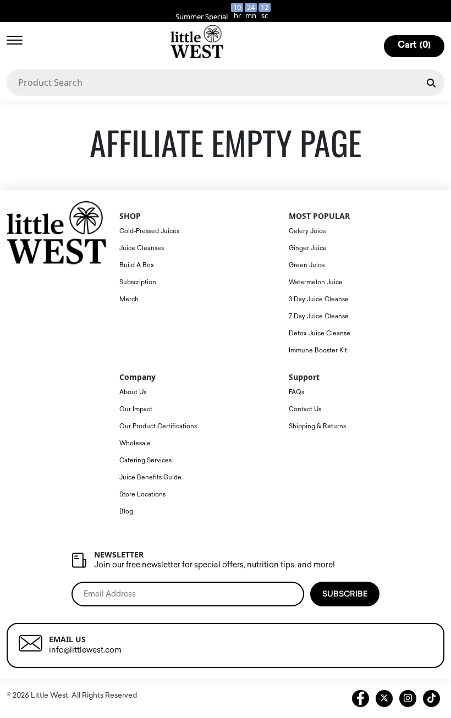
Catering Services (145, 460)
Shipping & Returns (317, 426)
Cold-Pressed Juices (149, 231)
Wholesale (135, 443)
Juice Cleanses (141, 248)
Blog (126, 511)
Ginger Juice (308, 248)
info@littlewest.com (85, 650)
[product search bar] (431, 82)
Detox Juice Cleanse (319, 333)
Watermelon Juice (316, 282)
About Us (132, 392)
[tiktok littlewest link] (431, 698)
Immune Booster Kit (318, 350)
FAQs (296, 392)
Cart (414, 45)
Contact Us (305, 409)
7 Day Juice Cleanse (319, 316)
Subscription (137, 282)
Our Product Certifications (158, 426)
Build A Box (136, 265)
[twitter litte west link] (384, 698)
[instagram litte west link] (407, 698)
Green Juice (307, 265)
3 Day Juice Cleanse (319, 299)
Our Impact (135, 409)
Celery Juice (307, 231)
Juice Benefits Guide (150, 477)
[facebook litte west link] (360, 698)
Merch (129, 299)
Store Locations (142, 494)
